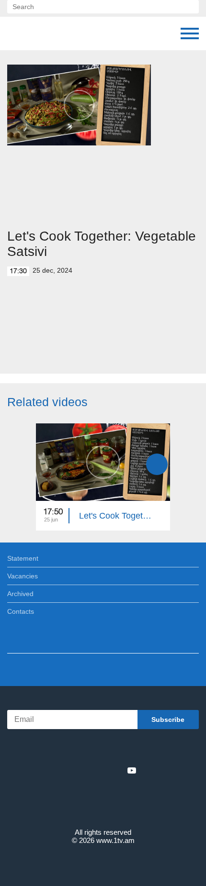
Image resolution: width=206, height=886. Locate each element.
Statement (22, 558)
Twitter (83, 770)
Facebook (70, 770)
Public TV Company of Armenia (56, 33)
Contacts (20, 611)
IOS (76, 749)
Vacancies (22, 576)
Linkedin (99, 770)
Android (130, 749)
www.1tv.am (115, 840)
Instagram (116, 770)
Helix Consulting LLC (103, 862)
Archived (20, 594)
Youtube (131, 770)
